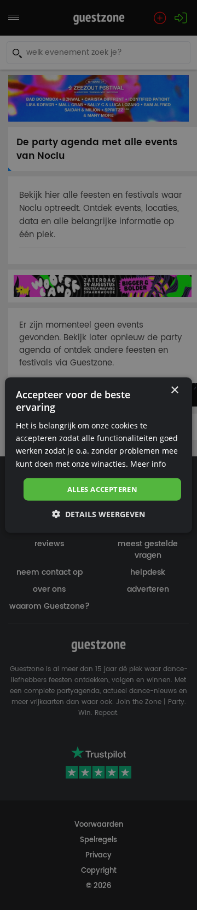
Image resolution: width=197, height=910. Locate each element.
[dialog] (98, 455)
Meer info (148, 463)
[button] (98, 514)
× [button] (174, 390)
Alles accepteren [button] (102, 489)
